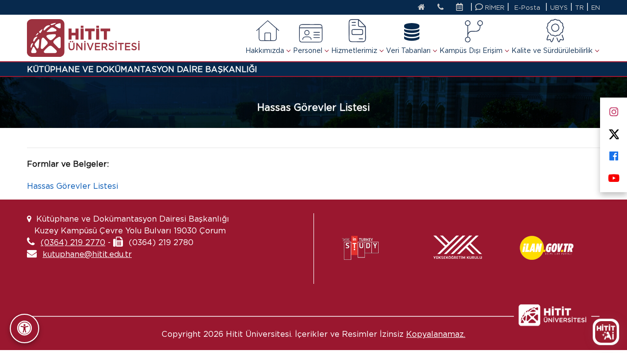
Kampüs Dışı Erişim (471, 50)
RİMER (494, 7)
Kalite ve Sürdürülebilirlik (552, 50)
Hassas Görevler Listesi (72, 186)
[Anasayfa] (421, 8)
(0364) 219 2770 (73, 242)
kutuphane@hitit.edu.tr (87, 254)
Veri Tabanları (408, 50)
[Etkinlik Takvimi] (462, 8)
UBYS (559, 7)
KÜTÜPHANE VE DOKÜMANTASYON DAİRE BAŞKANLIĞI (142, 69)
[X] (613, 132)
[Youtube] (613, 176)
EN (595, 7)
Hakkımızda (264, 50)
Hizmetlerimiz (354, 50)
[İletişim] (440, 8)
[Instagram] (613, 110)
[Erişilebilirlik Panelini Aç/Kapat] (24, 328)
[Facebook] (613, 154)
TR (579, 7)
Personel (307, 50)
